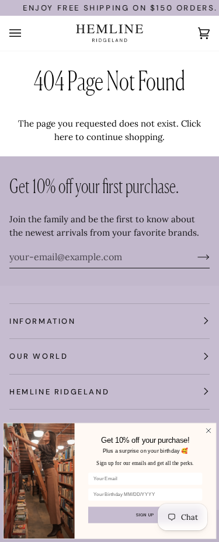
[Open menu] (26, 33)
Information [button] (42, 321)
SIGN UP (145, 514)
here (63, 136)
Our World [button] (38, 356)
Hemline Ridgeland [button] (59, 392)
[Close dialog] (208, 430)
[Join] (194, 256)
